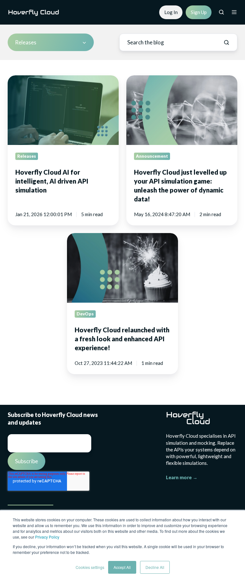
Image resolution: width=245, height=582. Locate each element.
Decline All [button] (154, 567)
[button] (221, 12)
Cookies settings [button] (90, 567)
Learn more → (181, 477)
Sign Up (199, 12)
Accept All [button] (122, 567)
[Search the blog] (226, 42)
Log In (171, 12)
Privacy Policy (47, 537)
